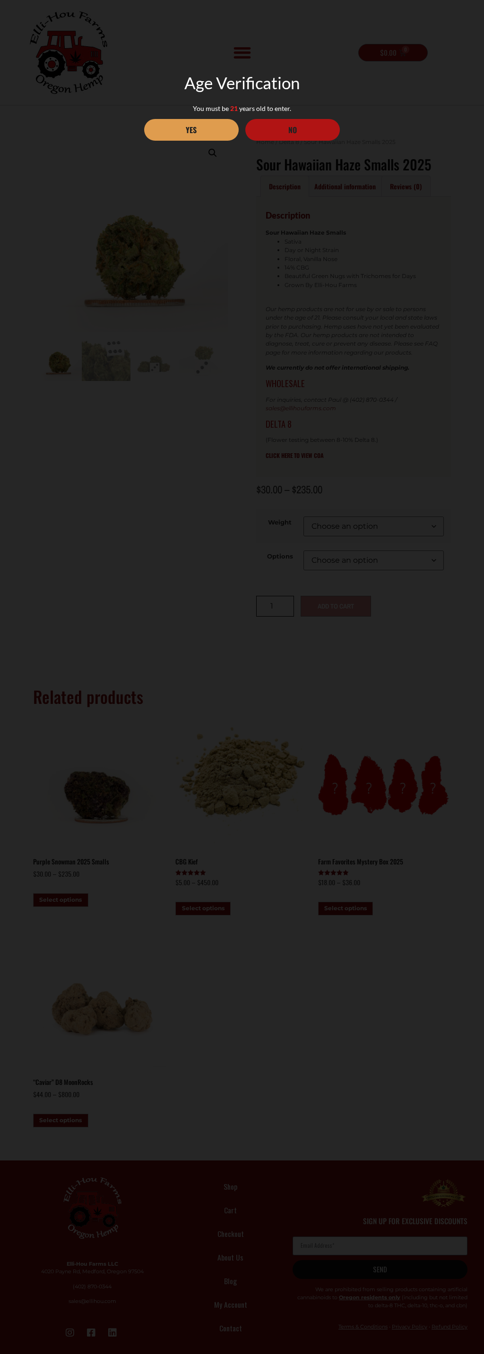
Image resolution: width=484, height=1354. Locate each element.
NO (292, 129)
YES (191, 129)
